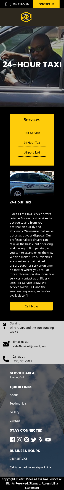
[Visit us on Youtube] (48, 439)
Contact (15, 421)
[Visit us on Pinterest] (26, 439)
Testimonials (18, 403)
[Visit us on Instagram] (19, 439)
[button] (52, 17)
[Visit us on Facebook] (12, 439)
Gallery (14, 412)
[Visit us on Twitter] (33, 439)
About (14, 395)
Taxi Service (32, 133)
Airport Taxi (32, 152)
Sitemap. (35, 483)
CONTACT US (46, 4)
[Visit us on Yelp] (41, 439)
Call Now (31, 306)
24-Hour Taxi (32, 143)
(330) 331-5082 (20, 4)
